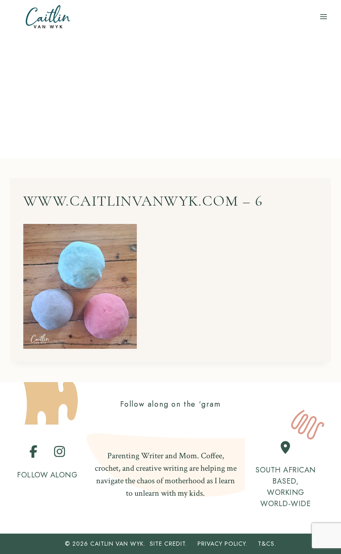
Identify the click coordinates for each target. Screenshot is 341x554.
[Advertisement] (170, 95)
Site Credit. (168, 543)
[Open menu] (323, 16)
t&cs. (267, 543)
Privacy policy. (227, 543)
